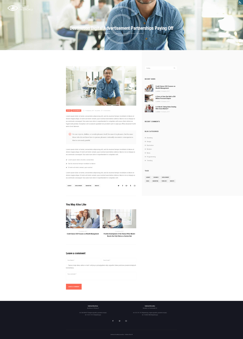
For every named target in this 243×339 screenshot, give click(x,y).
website (97, 185)
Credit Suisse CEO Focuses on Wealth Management (83, 234)
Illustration (150, 145)
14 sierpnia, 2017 (89, 110)
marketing (88, 185)
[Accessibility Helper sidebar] (240, 2)
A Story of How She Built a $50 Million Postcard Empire (165, 97)
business (156, 177)
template (164, 181)
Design (69, 110)
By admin (98, 110)
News (148, 153)
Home (100, 33)
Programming (76, 110)
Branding (150, 138)
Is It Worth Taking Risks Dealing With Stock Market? (166, 108)
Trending (149, 160)
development (78, 185)
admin (158, 91)
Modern (149, 149)
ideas (147, 181)
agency (69, 185)
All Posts (107, 33)
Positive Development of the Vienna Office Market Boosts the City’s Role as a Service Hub (119, 235)
